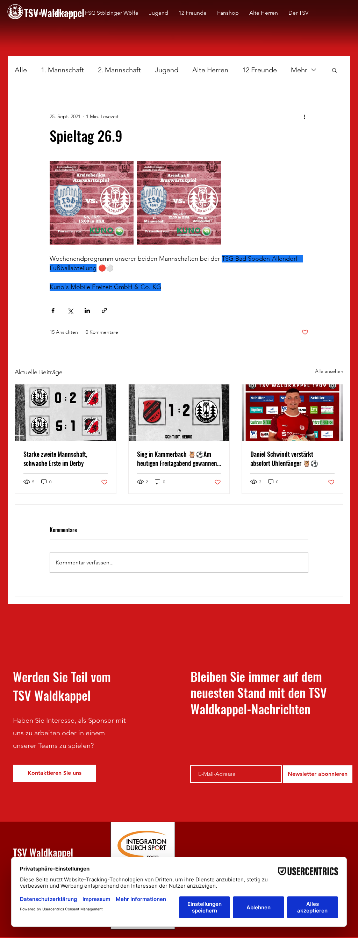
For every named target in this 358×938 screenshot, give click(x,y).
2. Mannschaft (119, 70)
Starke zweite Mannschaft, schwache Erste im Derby (55, 458)
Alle (21, 70)
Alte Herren (210, 70)
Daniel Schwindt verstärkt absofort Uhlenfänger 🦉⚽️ (284, 458)
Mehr (299, 70)
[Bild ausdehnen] (92, 203)
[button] (334, 70)
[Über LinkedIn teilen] (87, 310)
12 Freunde (259, 70)
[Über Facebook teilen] (53, 310)
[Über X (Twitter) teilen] (70, 310)
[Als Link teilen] (104, 310)
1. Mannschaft (62, 70)
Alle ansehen (329, 371)
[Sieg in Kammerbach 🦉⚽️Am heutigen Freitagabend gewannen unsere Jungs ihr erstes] (179, 412)
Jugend (166, 70)
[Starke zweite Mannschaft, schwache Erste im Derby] (65, 412)
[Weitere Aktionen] (304, 116)
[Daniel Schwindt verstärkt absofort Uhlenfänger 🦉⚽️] (292, 412)
